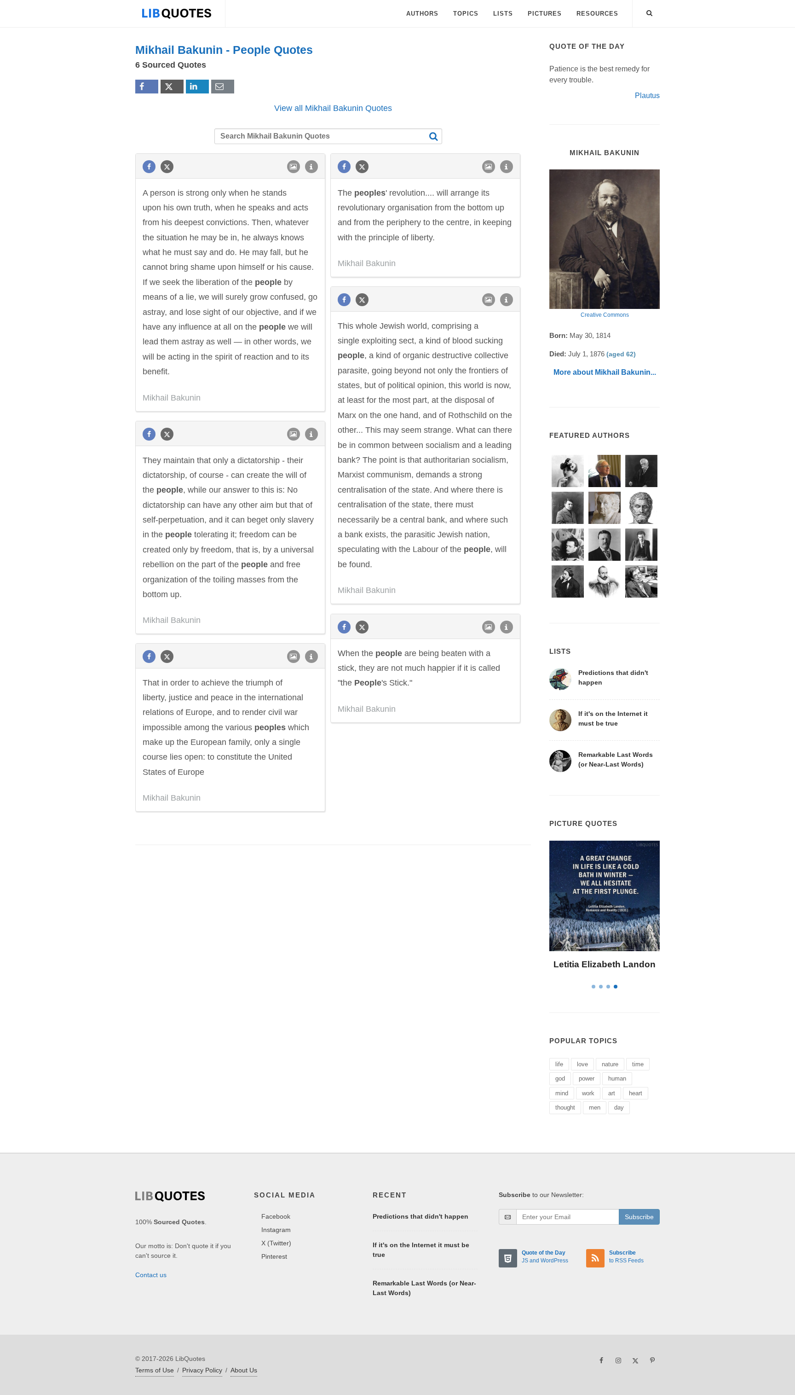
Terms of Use (154, 1370)
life (559, 1064)
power (586, 1078)
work (588, 1093)
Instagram (276, 1229)
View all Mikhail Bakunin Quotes (333, 108)
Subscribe (639, 1217)
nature (610, 1064)
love (582, 1064)
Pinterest (274, 1256)
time (638, 1064)
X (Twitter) (276, 1243)
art (611, 1093)
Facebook (275, 1216)
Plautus (647, 95)
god (560, 1078)
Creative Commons (605, 315)
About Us (243, 1370)
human (617, 1078)
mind (561, 1093)
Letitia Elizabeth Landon (604, 964)
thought (565, 1107)
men (594, 1107)
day (619, 1107)
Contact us (151, 1275)
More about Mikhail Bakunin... (604, 372)
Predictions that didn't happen (420, 1216)
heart (635, 1093)
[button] (649, 11)
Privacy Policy (202, 1370)
